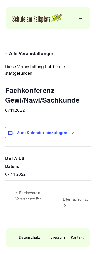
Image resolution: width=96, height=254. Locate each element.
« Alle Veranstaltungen (30, 53)
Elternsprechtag (76, 199)
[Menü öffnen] (81, 18)
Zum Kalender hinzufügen (42, 132)
